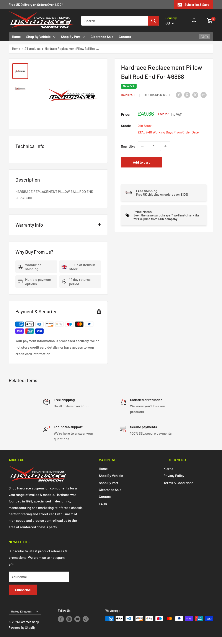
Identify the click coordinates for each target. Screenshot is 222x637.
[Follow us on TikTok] (86, 619)
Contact (125, 36)
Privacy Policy (173, 475)
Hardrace (128, 95)
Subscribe (23, 590)
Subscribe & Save (196, 4)
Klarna (168, 468)
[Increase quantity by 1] (165, 146)
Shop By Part (70, 36)
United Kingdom (21, 611)
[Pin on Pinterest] (187, 94)
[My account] (194, 20)
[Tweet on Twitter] (195, 94)
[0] (209, 20)
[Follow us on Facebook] (61, 619)
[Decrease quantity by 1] (142, 146)
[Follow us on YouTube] (77, 619)
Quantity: (128, 146)
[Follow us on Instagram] (69, 619)
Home (16, 36)
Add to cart (141, 162)
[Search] (153, 21)
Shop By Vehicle (38, 36)
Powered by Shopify (22, 627)
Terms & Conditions (178, 483)
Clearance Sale (102, 36)
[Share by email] (204, 94)
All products (32, 48)
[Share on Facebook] (179, 94)
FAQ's (205, 36)
